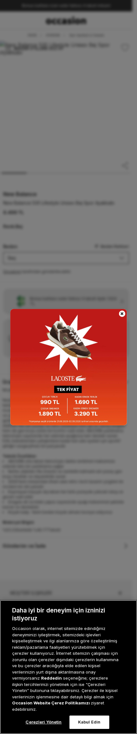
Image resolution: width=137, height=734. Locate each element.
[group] (68, 367)
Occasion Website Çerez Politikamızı (51, 702)
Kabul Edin (89, 721)
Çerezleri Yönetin (43, 721)
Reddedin (51, 678)
